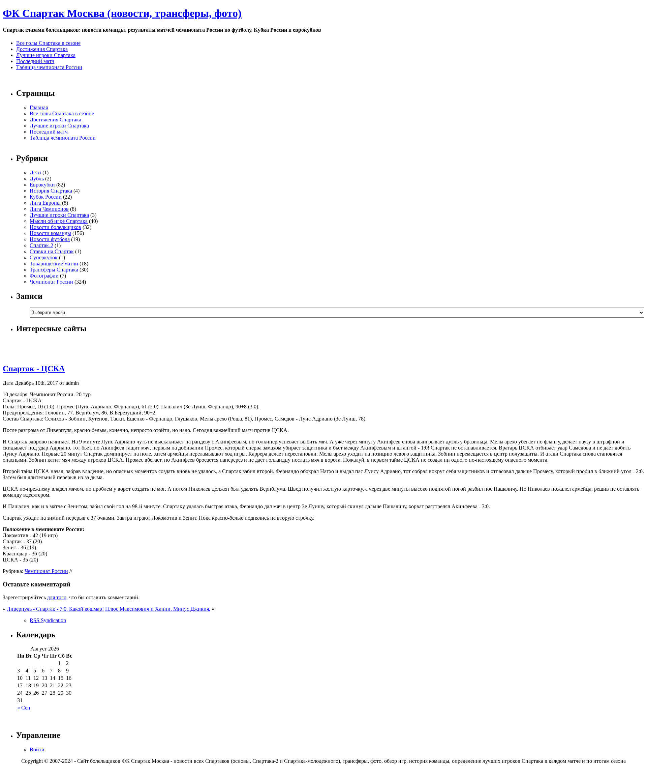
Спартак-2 (41, 245)
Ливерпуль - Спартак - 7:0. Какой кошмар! (55, 609)
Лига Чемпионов (49, 209)
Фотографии (44, 276)
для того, (57, 597)
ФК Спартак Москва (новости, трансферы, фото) (122, 13)
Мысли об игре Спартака (59, 221)
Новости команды (50, 233)
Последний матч (35, 61)
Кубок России (46, 197)
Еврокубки (42, 184)
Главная (39, 107)
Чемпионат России (51, 282)
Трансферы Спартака (54, 269)
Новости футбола (50, 239)
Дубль (37, 178)
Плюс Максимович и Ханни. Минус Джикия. (157, 609)
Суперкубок (44, 257)
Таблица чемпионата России (49, 67)
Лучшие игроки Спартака (45, 55)
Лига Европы (45, 203)
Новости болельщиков (55, 227)
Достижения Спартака (42, 49)
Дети (35, 172)
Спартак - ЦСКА (34, 368)
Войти (37, 749)
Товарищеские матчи (54, 263)
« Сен (23, 708)
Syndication (48, 620)
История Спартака (51, 191)
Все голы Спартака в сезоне (48, 43)
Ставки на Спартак (52, 251)
